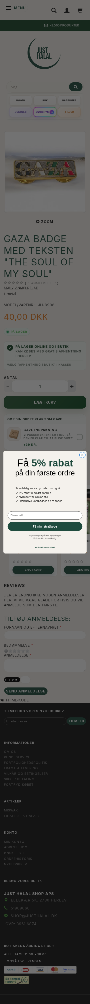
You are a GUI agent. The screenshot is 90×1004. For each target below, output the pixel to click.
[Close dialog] (82, 455)
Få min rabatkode (45, 526)
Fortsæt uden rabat (45, 547)
